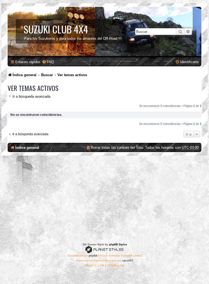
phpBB (93, 255)
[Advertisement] (104, 196)
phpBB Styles (118, 244)
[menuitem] (48, 62)
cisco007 (127, 260)
